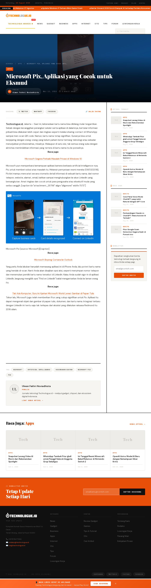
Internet (86, 24)
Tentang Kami (112, 3)
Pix (9, 375)
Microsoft (17, 370)
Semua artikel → (137, 424)
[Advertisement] (53, 336)
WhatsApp (38, 111)
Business (63, 24)
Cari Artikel (89, 541)
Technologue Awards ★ (20, 24)
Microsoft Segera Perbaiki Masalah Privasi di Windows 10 (53, 158)
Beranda (9, 64)
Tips (105, 24)
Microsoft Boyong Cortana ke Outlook (53, 259)
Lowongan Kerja (131, 24)
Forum (115, 24)
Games (87, 526)
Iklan (133, 3)
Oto (97, 24)
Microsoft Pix (84, 370)
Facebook (52, 111)
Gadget (51, 24)
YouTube (126, 574)
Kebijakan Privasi (125, 541)
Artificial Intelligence (39, 370)
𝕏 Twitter (23, 111)
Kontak (142, 3)
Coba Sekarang (100, 583)
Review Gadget (91, 521)
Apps (74, 24)
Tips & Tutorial (90, 531)
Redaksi (124, 3)
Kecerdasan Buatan (64, 370)
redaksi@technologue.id (19, 542)
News (40, 24)
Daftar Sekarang (132, 492)
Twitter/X (112, 574)
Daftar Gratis (129, 275)
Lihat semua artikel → (32, 400)
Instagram (98, 574)
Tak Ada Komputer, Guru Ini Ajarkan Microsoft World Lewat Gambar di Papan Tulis (53, 293)
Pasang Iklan (123, 536)
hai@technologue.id (17, 545)
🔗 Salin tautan (93, 111)
